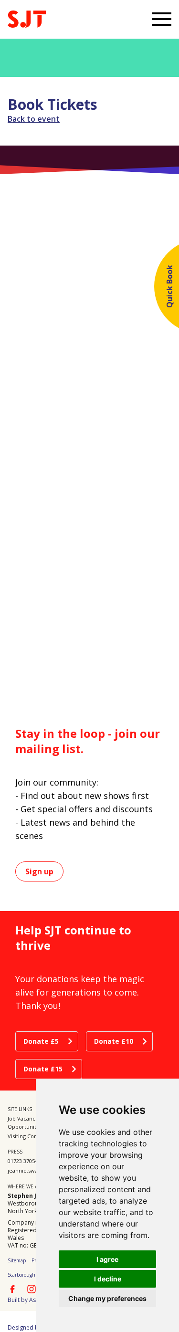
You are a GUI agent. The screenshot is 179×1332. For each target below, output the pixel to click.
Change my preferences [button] (107, 1298)
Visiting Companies (32, 1136)
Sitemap (17, 1260)
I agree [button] (107, 1259)
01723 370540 (24, 1160)
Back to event (34, 119)
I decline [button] (107, 1279)
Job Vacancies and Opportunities (30, 1122)
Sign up (39, 871)
